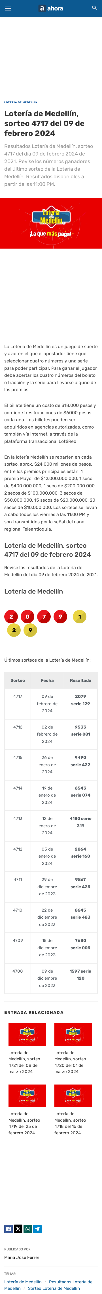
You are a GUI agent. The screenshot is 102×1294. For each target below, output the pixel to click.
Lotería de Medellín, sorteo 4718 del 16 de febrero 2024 (70, 1123)
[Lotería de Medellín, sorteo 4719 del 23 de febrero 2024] (27, 1096)
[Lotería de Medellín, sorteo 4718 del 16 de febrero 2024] (73, 1096)
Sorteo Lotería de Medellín (54, 1288)
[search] (94, 7)
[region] (51, 55)
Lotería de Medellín (20, 102)
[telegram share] (37, 1229)
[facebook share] (8, 1229)
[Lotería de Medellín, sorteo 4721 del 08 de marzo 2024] (27, 1034)
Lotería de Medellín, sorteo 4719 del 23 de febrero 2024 (24, 1123)
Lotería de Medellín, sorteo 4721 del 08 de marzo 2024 (24, 1062)
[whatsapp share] (28, 1229)
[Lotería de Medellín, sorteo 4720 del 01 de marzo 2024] (73, 1034)
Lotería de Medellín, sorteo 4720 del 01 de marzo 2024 (70, 1062)
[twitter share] (18, 1229)
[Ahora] (50, 8)
